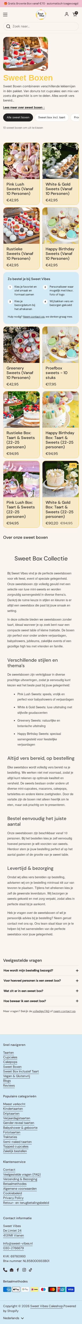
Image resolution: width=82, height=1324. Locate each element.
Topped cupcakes (15, 1146)
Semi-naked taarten (17, 1142)
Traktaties (10, 1137)
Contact (9, 1170)
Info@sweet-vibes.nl (18, 1243)
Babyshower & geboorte (20, 1128)
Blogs (7, 1081)
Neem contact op (34, 316)
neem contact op (64, 1011)
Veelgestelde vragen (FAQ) (22, 1174)
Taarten (8, 1053)
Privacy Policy (13, 1198)
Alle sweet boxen (18, 117)
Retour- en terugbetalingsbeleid (26, 1203)
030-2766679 (13, 1248)
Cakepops (10, 1062)
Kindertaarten (13, 1109)
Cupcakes (10, 1057)
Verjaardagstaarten (16, 1118)
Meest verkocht (14, 1104)
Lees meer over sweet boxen (24, 107)
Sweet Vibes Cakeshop (46, 1306)
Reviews (9, 1085)
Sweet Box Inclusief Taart (21, 1071)
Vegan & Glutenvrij (16, 1076)
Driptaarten (11, 1113)
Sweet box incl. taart (51, 117)
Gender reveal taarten (18, 1123)
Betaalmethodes (14, 1184)
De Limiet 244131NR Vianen (13, 1232)
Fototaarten (11, 1132)
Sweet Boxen (12, 1067)
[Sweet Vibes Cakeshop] (41, 14)
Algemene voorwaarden (20, 1189)
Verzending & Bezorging (20, 1179)
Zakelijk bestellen (15, 1151)
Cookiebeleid (12, 1193)
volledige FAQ (41, 1011)
